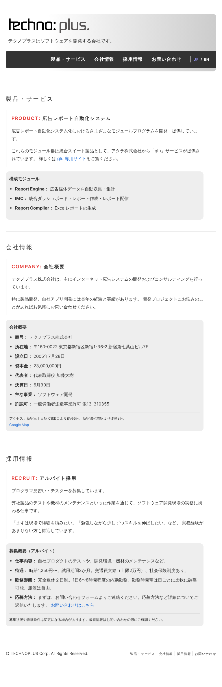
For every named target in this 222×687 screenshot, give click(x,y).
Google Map (19, 425)
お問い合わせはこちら (72, 605)
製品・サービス (68, 59)
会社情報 (104, 59)
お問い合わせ (167, 59)
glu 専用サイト (71, 158)
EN (206, 59)
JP (196, 59)
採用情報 (133, 59)
